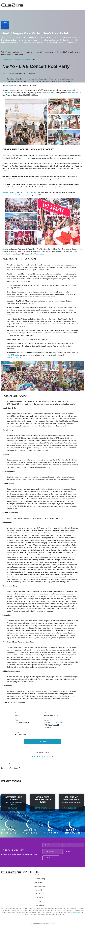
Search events (41, 808)
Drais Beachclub (10, 85)
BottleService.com (23, 59)
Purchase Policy (39, 879)
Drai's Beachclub (73, 93)
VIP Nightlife (14, 355)
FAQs (40, 901)
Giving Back (39, 905)
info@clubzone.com (77, 912)
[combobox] (74, 851)
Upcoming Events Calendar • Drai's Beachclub (19, 192)
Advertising (39, 890)
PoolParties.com (8, 59)
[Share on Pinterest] (42, 756)
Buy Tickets (42, 741)
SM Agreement (39, 886)
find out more (70, 808)
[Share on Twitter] (38, 756)
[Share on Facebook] (33, 756)
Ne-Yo (17, 715)
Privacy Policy (39, 882)
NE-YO (73, 81)
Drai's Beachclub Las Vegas (54, 722)
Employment (39, 875)
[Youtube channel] (47, 756)
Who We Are (39, 894)
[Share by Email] (52, 756)
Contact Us (12, 808)
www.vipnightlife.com (14, 357)
